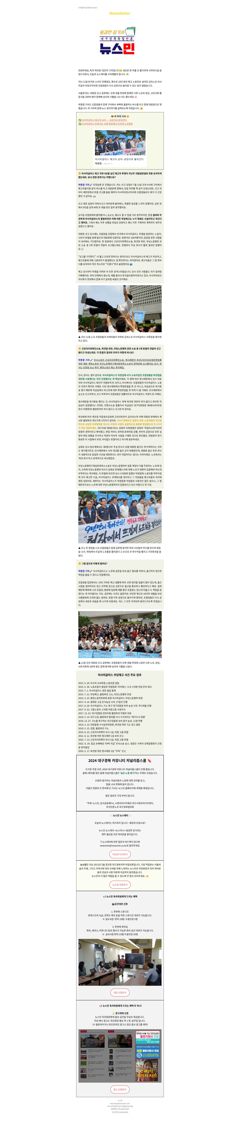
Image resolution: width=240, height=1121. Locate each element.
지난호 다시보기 (120, 854)
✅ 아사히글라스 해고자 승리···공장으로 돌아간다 (102, 120)
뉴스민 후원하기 (120, 884)
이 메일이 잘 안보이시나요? (87, 7)
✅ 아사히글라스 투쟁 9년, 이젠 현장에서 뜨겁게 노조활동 (105, 123)
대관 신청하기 (120, 992)
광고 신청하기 (120, 1089)
